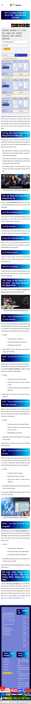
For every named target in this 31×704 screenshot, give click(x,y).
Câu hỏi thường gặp (25, 645)
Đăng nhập (7, 662)
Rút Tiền (6, 667)
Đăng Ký (6, 659)
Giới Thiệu (25, 617)
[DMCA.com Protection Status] (7, 673)
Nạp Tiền (6, 664)
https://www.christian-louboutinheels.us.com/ (12, 598)
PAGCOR (24, 219)
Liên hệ (6, 669)
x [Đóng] (2, 688)
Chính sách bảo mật (25, 628)
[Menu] (2, 5)
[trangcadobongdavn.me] (15, 5)
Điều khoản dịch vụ (25, 621)
